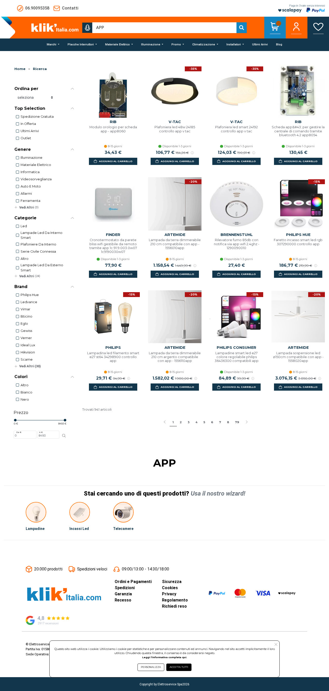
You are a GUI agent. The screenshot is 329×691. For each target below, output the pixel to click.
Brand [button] (21, 286)
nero (25, 399)
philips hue (30, 295)
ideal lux (28, 345)
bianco (26, 392)
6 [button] (212, 422)
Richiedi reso (174, 606)
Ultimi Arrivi (30, 131)
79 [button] (237, 422)
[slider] (15, 420)
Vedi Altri (29, 207)
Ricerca (40, 69)
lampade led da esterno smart (42, 267)
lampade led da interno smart (41, 235)
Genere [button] (22, 149)
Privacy (169, 593)
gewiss (26, 331)
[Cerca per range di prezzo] (64, 435)
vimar (25, 309)
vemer (26, 338)
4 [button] (196, 422)
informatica (30, 172)
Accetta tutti (179, 667)
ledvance (29, 302)
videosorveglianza (36, 179)
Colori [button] (21, 376)
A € (41, 432)
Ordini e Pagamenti (133, 581)
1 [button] (173, 422)
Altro (25, 259)
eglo (24, 323)
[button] (87, 28)
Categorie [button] (25, 217)
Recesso (123, 600)
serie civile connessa (38, 251)
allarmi (26, 193)
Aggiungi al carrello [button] (115, 161)
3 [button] (188, 422)
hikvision (28, 352)
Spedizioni (125, 587)
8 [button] (228, 422)
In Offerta (28, 124)
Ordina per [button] (26, 88)
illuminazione (31, 158)
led (24, 226)
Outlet (26, 138)
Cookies (170, 587)
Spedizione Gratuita (37, 117)
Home (19, 69)
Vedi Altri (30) (30, 366)
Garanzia (123, 593)
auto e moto (31, 186)
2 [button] (181, 422)
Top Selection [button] (29, 108)
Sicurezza (171, 581)
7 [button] (220, 422)
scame (27, 359)
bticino (26, 316)
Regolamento (175, 600)
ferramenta (30, 201)
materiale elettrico (36, 165)
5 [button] (204, 422)
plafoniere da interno (38, 244)
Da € (18, 432)
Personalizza (151, 667)
